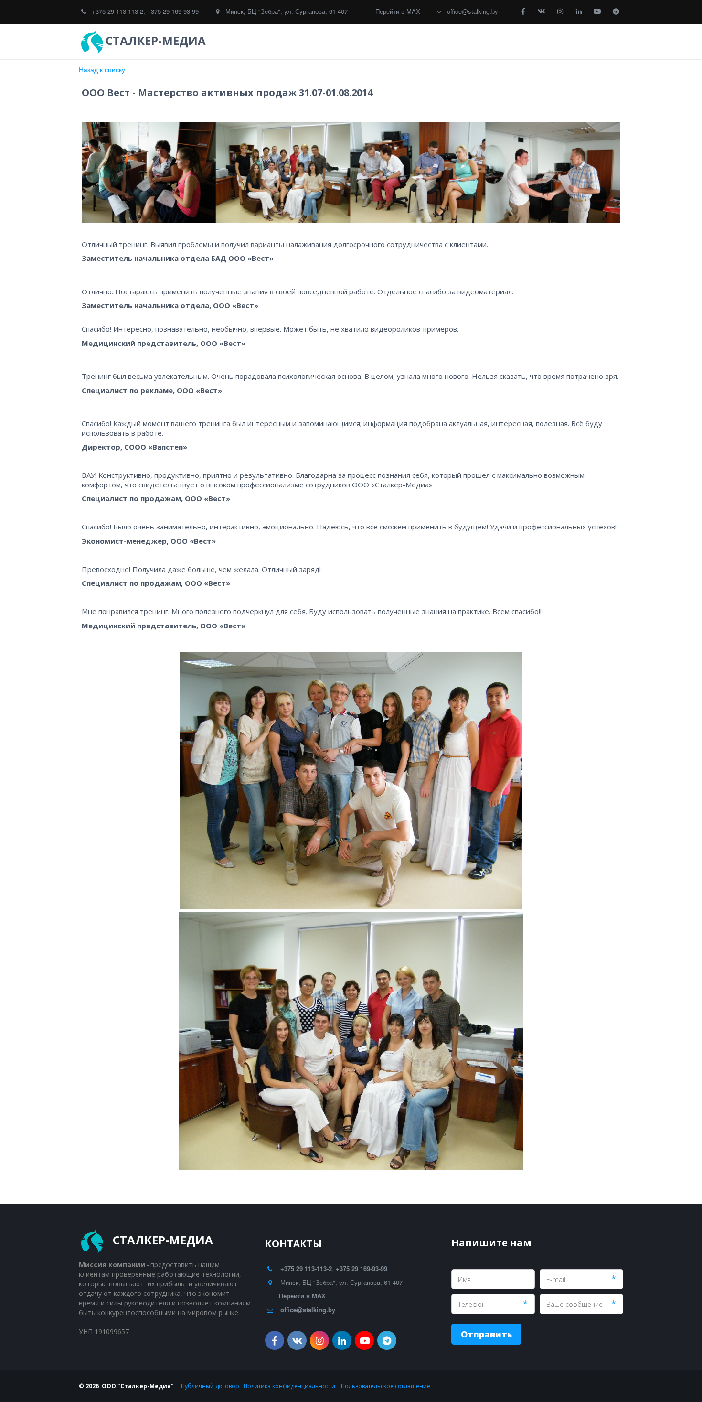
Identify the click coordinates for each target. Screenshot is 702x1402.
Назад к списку (102, 69)
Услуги (388, 42)
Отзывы (439, 42)
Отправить (486, 1334)
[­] (217, 40)
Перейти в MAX (397, 11)
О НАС (560, 42)
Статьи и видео (504, 42)
